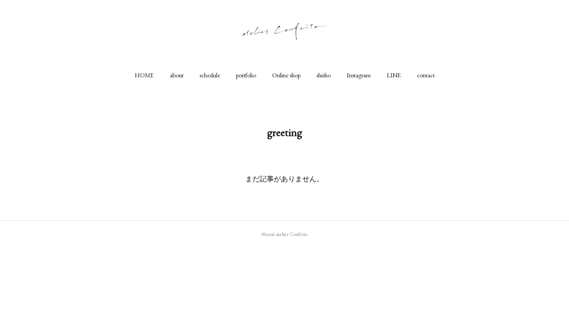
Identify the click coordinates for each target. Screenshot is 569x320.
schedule (210, 75)
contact (426, 75)
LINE (394, 75)
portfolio (246, 75)
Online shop (286, 75)
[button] (144, 75)
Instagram (359, 75)
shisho (324, 75)
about (177, 75)
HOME (144, 75)
